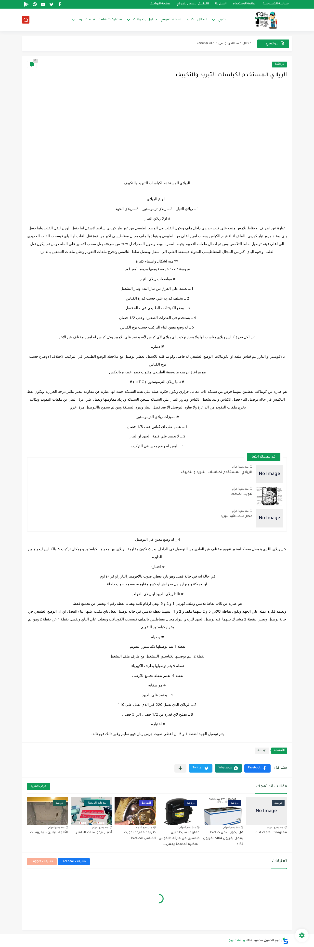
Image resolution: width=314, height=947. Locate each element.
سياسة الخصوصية (276, 4)
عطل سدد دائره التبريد (236, 516)
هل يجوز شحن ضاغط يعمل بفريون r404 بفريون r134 (223, 838)
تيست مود (86, 20)
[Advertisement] (157, 130)
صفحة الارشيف (159, 4)
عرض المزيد (38, 786)
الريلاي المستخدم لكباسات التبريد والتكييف (216, 472)
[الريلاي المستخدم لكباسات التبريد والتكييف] (269, 474)
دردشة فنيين (237, 940)
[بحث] (25, 20)
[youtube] (43, 4)
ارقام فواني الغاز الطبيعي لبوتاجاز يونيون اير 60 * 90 (212, 43)
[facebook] (60, 4)
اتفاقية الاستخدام (244, 4)
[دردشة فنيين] (261, 20)
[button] (257, 768)
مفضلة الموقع (171, 20)
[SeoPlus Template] (285, 940)
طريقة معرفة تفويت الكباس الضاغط (140, 835)
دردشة (279, 64)
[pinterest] (35, 4)
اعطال (202, 20)
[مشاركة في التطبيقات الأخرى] (180, 768)
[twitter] (51, 4)
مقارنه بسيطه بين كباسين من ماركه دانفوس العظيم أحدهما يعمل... (179, 838)
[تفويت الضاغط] (269, 496)
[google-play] (26, 4)
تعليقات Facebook (74, 861)
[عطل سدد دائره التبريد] (269, 518)
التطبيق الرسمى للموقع (193, 4)
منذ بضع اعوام (240, 466)
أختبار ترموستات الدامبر (94, 832)
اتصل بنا (220, 4)
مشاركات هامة (110, 20)
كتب (190, 20)
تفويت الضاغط (241, 494)
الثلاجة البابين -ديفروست (49, 832)
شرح (222, 20)
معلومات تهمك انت (271, 832)
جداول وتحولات (145, 20)
